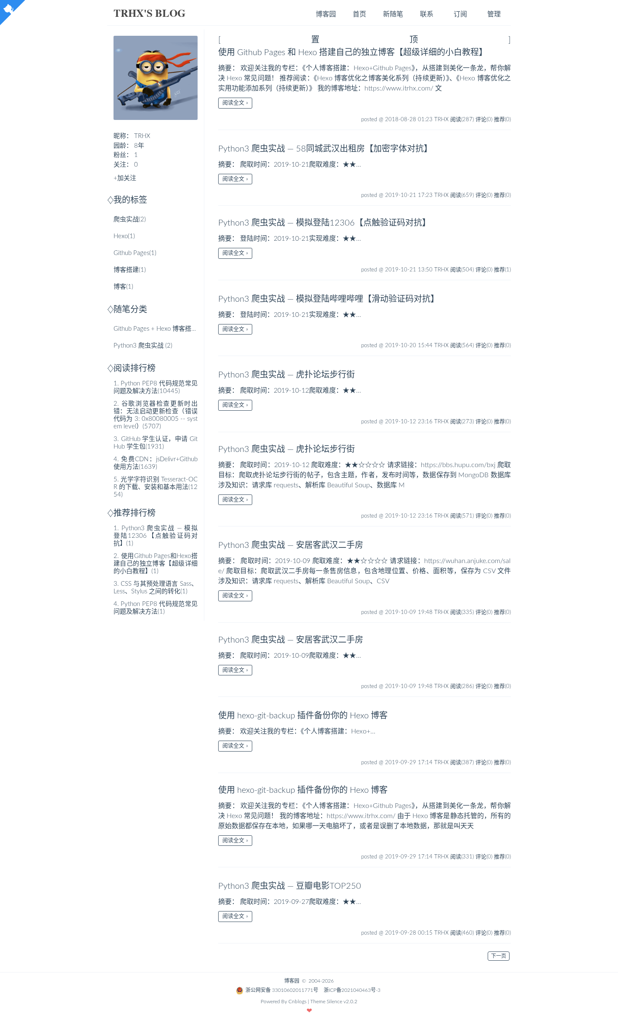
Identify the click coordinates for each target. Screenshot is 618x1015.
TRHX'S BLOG (149, 13)
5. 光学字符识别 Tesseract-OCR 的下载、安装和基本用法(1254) (156, 487)
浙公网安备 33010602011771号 (282, 990)
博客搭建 (130, 270)
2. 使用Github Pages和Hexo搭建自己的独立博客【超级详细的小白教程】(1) (156, 563)
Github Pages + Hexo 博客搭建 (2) (160, 329)
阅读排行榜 (135, 368)
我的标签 (130, 200)
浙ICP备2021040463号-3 (352, 990)
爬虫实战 (130, 219)
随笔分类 (130, 310)
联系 (426, 14)
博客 (123, 287)
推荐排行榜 (135, 513)
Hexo (124, 236)
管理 (494, 14)
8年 (139, 146)
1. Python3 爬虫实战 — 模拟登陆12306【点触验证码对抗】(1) (156, 536)
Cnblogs (297, 1001)
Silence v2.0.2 (342, 1001)
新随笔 (393, 14)
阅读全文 (233, 103)
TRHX (142, 136)
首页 (359, 14)
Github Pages (135, 253)
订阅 (460, 14)
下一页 (498, 956)
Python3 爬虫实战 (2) (143, 346)
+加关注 (125, 178)
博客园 (326, 14)
